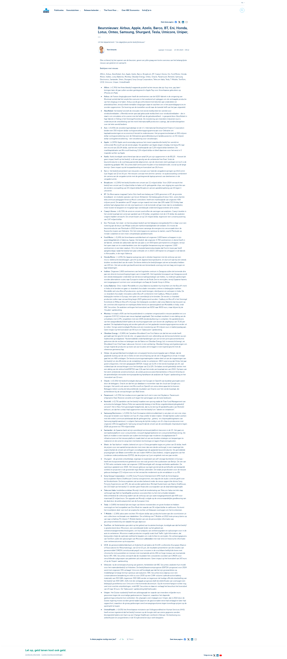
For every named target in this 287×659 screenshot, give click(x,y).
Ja (122, 639)
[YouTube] (220, 654)
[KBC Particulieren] (46, 10)
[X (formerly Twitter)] (179, 22)
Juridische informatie (32, 655)
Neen (131, 639)
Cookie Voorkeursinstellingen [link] (51, 655)
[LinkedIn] (183, 22)
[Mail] (186, 22)
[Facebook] (175, 22)
